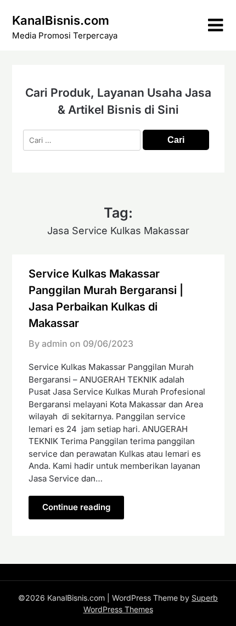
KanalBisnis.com (60, 20)
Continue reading (76, 507)
